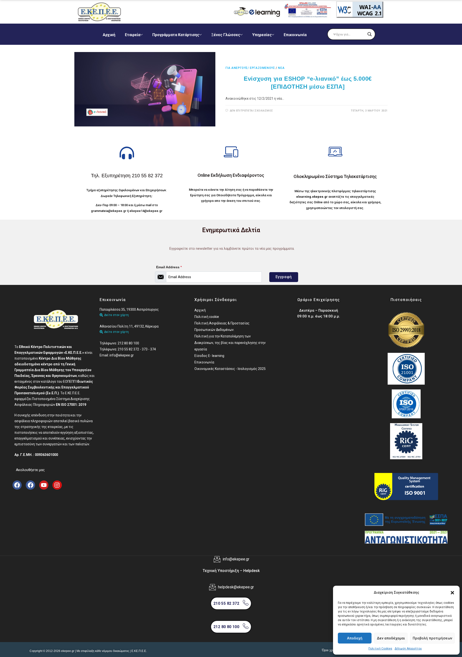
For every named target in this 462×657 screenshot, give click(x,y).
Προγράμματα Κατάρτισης (175, 35)
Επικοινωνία (295, 35)
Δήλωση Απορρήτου (408, 648)
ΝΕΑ (281, 68)
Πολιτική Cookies (380, 648)
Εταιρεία (132, 35)
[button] (452, 592)
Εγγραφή (284, 277)
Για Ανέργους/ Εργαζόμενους (250, 68)
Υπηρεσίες (262, 35)
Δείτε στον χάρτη (116, 315)
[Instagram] (57, 485)
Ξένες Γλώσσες (225, 35)
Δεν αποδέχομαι (391, 638)
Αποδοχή (354, 638)
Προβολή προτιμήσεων (432, 638)
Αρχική (109, 35)
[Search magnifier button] (369, 34)
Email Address (169, 267)
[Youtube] (43, 485)
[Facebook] (17, 485)
